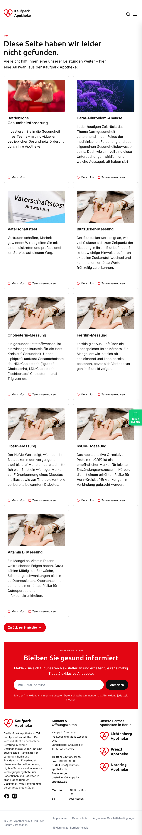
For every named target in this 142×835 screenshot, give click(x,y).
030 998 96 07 (72, 756)
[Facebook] (7, 796)
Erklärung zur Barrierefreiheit (70, 827)
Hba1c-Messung (22, 446)
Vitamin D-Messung (25, 552)
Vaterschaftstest (22, 229)
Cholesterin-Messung (27, 335)
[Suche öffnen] (128, 14)
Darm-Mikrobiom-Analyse (99, 118)
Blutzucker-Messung (95, 229)
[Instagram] (14, 796)
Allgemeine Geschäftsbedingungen (114, 818)
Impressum (60, 818)
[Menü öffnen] (135, 14)
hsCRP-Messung (91, 446)
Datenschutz (79, 818)
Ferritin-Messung (92, 335)
